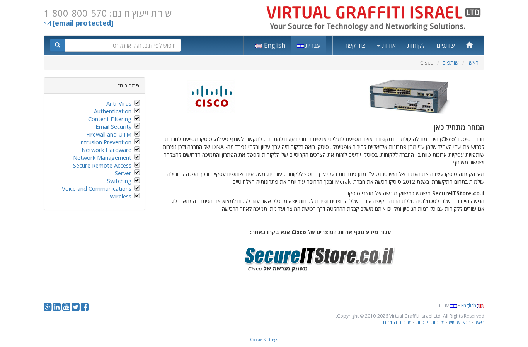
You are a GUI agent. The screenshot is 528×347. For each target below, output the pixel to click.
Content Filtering (109, 119)
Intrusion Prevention (105, 142)
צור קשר (354, 45)
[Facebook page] (85, 308)
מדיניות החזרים (397, 322)
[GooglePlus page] (48, 308)
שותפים (445, 45)
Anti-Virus (118, 103)
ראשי (473, 62)
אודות (388, 45)
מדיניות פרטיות (430, 322)
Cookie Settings (264, 339)
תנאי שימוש (459, 322)
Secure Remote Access (102, 165)
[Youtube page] (66, 308)
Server (123, 173)
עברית (312, 45)
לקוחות (416, 45)
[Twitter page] (76, 308)
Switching (119, 181)
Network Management (102, 157)
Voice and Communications (96, 188)
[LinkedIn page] (57, 308)
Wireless (120, 196)
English (273, 45)
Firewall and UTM (108, 134)
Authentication (112, 111)
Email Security (113, 126)
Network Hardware (106, 150)
